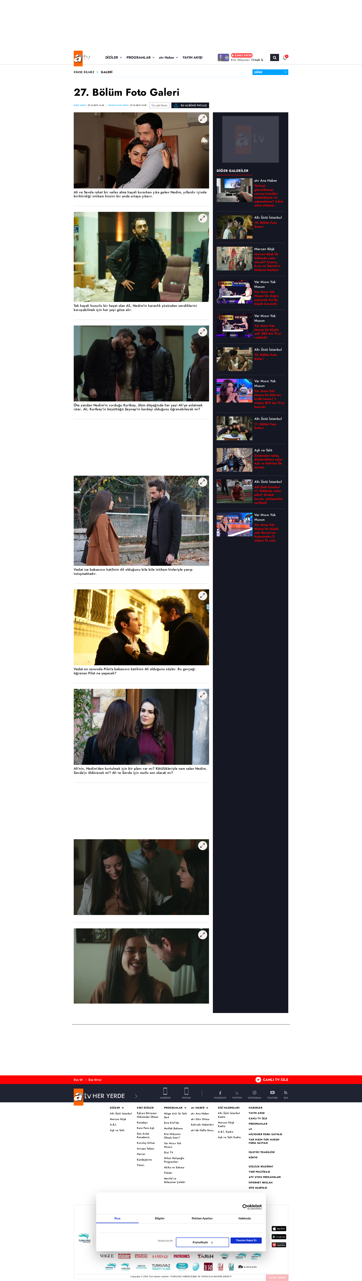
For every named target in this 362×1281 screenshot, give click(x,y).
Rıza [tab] (117, 1218)
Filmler (168, 1173)
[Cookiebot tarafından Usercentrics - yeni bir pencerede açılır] (245, 1207)
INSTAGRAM (254, 1097)
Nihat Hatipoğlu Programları (174, 1160)
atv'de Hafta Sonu (202, 1130)
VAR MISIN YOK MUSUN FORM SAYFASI (264, 1141)
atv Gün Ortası (200, 1119)
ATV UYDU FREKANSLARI (265, 1177)
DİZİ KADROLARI (228, 1107)
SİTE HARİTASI (258, 1188)
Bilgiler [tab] (160, 1218)
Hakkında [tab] (245, 1218)
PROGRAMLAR (139, 57)
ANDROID (165, 1097)
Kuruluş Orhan (146, 1143)
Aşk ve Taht (117, 1130)
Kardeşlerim (144, 1160)
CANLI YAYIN (277, 1277)
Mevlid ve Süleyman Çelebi (174, 1180)
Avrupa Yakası (145, 1148)
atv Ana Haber (200, 1113)
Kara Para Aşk (145, 1128)
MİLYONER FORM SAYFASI (265, 1134)
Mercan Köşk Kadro (226, 1124)
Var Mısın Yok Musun (172, 1145)
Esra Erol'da (171, 1123)
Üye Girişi (94, 1079)
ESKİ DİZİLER (145, 1107)
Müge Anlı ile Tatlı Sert (175, 1115)
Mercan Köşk (118, 1119)
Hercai (141, 1154)
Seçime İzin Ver (165, 1240)
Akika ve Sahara (174, 1167)
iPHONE (186, 1097)
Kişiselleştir (200, 1242)
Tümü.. (141, 1165)
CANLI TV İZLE (275, 1079)
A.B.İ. (113, 1124)
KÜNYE (253, 1157)
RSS (286, 1097)
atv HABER (198, 1107)
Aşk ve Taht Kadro (229, 1137)
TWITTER (237, 1097)
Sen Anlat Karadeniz (143, 1135)
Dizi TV (168, 1152)
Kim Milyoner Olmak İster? (172, 1136)
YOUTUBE (272, 1097)
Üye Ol (78, 1079)
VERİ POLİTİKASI (259, 1172)
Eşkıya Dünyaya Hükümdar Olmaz (147, 1115)
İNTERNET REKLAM (261, 1182)
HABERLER (255, 1107)
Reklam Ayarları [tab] (202, 1218)
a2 (250, 1129)
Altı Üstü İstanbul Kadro (229, 1115)
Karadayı (142, 1122)
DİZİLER (111, 57)
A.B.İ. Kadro (225, 1132)
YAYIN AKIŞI (192, 57)
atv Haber (166, 57)
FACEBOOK (220, 1097)
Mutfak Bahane (173, 1128)
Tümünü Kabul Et (246, 1240)
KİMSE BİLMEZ (84, 72)
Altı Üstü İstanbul (121, 1113)
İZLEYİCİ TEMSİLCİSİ (262, 1152)
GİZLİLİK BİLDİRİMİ (261, 1166)
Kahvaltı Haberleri (202, 1124)
